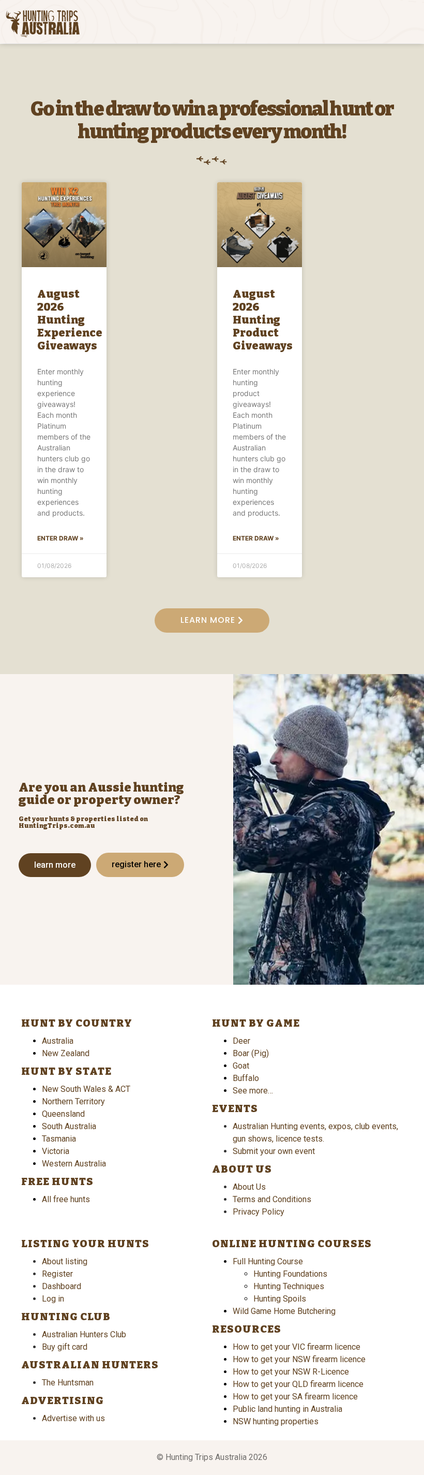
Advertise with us (73, 1418)
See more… (253, 1091)
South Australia (69, 1126)
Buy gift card (64, 1347)
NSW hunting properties (276, 1421)
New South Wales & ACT (86, 1089)
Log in (53, 1299)
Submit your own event (274, 1151)
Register (57, 1274)
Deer (241, 1041)
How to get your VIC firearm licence (296, 1347)
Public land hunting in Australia (287, 1409)
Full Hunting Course (268, 1261)
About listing (64, 1261)
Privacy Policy (258, 1212)
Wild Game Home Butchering (284, 1311)
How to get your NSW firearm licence (299, 1359)
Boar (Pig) (251, 1053)
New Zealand (65, 1053)
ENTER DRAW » (60, 538)
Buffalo (246, 1078)
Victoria (55, 1151)
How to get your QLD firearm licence (298, 1384)
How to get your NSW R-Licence (291, 1372)
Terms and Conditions (272, 1199)
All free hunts (66, 1199)
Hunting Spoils (279, 1299)
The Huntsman (68, 1383)
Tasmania (59, 1139)
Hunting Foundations (290, 1274)
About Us (249, 1187)
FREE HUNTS (57, 1181)
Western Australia (74, 1164)
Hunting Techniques (288, 1286)
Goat (241, 1066)
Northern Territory (73, 1101)
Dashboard (61, 1286)
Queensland (63, 1114)
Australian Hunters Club (84, 1334)
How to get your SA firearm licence (295, 1396)
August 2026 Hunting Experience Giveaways (69, 320)
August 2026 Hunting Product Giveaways (263, 320)
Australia (57, 1041)
